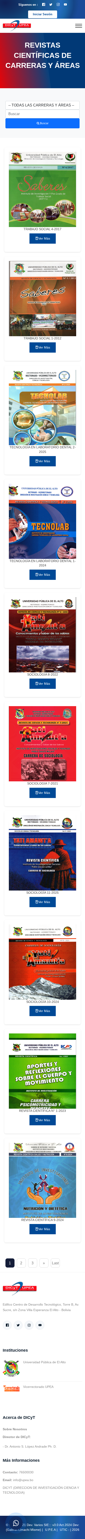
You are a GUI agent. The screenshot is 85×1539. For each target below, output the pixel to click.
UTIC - (64, 1529)
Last (55, 1263)
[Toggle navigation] (78, 26)
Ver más (44, 238)
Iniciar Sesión (42, 14)
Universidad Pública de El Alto (44, 1362)
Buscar (44, 123)
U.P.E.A (50, 1529)
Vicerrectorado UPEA (38, 1387)
